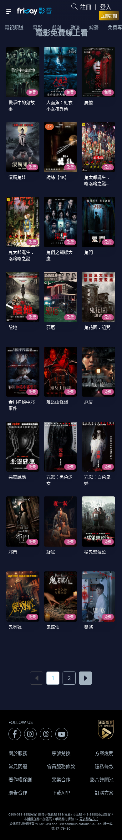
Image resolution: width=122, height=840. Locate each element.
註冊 (85, 7)
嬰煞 (88, 627)
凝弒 (50, 552)
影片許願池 (102, 779)
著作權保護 (20, 779)
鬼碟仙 (52, 627)
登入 (105, 7)
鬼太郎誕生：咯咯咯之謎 (21, 255)
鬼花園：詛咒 (97, 327)
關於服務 (17, 753)
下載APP (61, 792)
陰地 (12, 327)
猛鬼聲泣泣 (95, 552)
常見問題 (17, 766)
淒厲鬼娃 (17, 177)
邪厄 (50, 327)
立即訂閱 (109, 16)
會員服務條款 (61, 766)
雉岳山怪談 (57, 402)
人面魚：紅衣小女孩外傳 (59, 105)
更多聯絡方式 (88, 819)
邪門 (12, 552)
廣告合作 (17, 792)
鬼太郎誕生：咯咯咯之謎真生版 (97, 183)
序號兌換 (61, 753)
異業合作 (61, 779)
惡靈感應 (17, 477)
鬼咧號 (15, 627)
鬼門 (88, 252)
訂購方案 (104, 792)
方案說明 (104, 753)
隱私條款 (104, 766)
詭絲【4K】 (57, 177)
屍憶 (88, 102)
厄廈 (88, 402)
